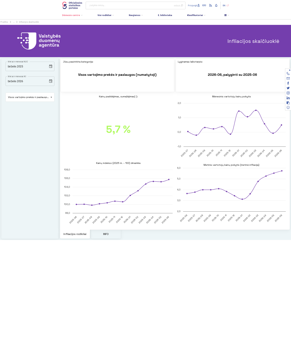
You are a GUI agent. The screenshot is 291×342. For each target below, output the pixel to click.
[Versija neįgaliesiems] (205, 5)
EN (224, 5)
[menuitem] (72, 16)
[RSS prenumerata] (211, 5)
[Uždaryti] (286, 70)
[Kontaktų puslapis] (288, 74)
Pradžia (4, 22)
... (14, 22)
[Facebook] (288, 84)
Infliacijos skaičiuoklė (29, 22)
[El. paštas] (288, 79)
